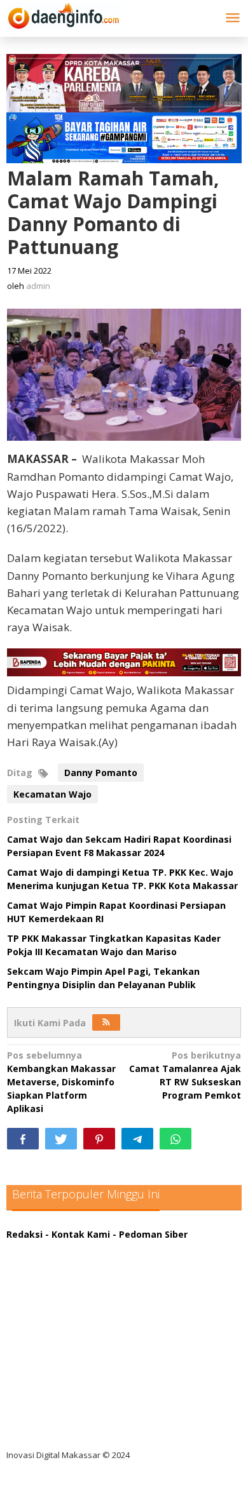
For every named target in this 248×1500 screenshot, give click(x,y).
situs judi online (52, 1352)
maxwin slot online (59, 1274)
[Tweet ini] (61, 1138)
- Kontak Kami (77, 1234)
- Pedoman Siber (150, 1234)
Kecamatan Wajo (52, 794)
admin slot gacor (55, 1326)
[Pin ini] (99, 1138)
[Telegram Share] (137, 1138)
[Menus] (233, 18)
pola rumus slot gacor (66, 1300)
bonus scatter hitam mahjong (85, 1378)
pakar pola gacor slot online (80, 1404)
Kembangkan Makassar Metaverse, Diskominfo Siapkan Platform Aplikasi (61, 1082)
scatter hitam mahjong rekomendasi (101, 1248)
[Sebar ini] (23, 1138)
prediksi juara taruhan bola (78, 1430)
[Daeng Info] (63, 14)
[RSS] (106, 1022)
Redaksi (24, 1234)
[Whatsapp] (175, 1138)
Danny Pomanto (100, 773)
